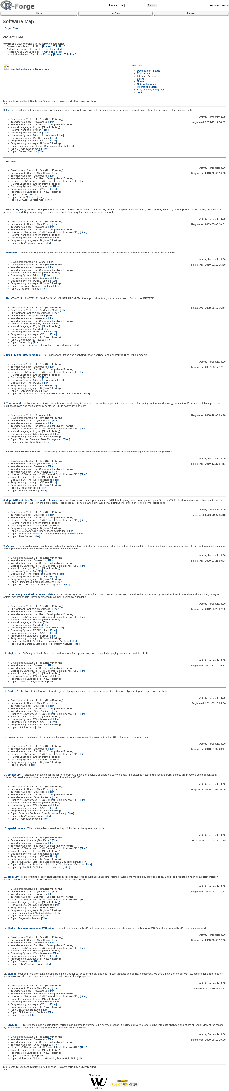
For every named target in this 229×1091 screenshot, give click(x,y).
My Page (116, 13)
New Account (223, 5)
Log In (213, 5)
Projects (191, 13)
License (141, 78)
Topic (140, 92)
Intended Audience (20, 69)
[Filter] (51, 122)
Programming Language (151, 89)
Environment (144, 73)
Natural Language (147, 84)
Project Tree (11, 28)
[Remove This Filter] (53, 46)
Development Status (148, 70)
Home (39, 13)
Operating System (147, 86)
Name (140, 81)
